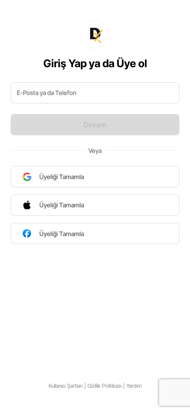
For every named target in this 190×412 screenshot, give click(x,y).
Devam (95, 124)
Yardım (134, 385)
